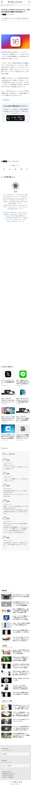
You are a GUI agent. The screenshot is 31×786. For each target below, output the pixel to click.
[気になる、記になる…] (15, 2)
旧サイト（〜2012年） (8, 777)
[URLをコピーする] (27, 169)
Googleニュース (13, 214)
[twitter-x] (11, 782)
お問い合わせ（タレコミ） (9, 773)
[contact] (21, 782)
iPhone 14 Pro (15, 161)
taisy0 (15, 191)
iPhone (4, 14)
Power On (5, 54)
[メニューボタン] (29, 2)
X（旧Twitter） (6, 212)
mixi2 (20, 214)
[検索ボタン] (2, 2)
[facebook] (9, 782)
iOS (10, 161)
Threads (20, 212)
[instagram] (13, 782)
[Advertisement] (15, 28)
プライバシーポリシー (8, 775)
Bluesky (25, 212)
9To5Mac (6, 100)
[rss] (19, 782)
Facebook (14, 212)
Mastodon (5, 214)
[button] (3, 169)
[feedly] (17, 782)
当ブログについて (6, 771)
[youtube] (15, 782)
